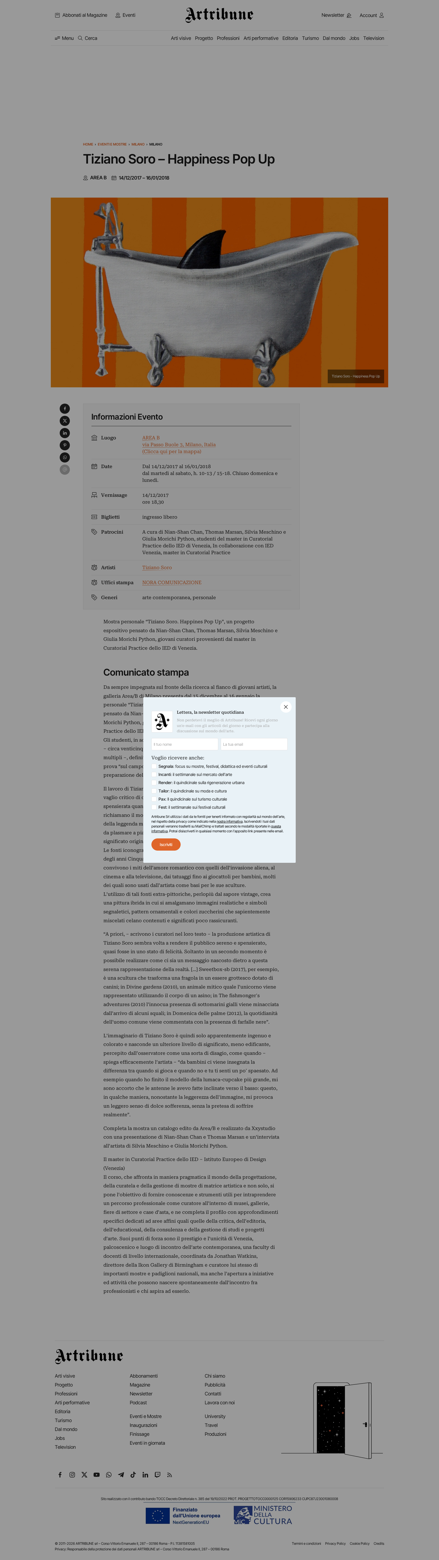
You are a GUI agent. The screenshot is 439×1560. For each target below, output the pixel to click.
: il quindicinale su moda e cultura (193, 790)
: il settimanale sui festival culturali (192, 807)
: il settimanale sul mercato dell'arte (195, 774)
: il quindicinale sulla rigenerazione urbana (201, 782)
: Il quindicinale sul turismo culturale (193, 799)
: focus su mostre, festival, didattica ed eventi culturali (213, 766)
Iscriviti (166, 844)
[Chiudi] (286, 707)
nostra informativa (230, 821)
